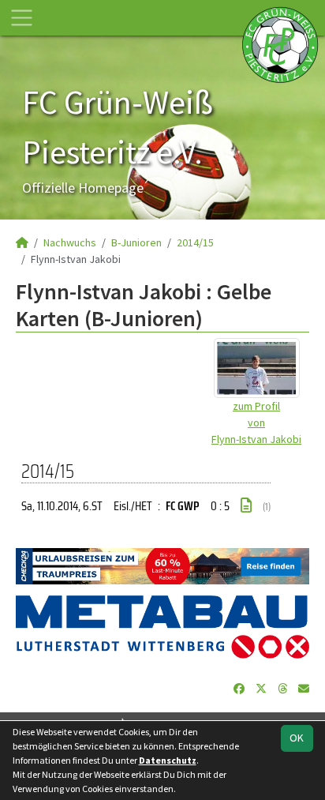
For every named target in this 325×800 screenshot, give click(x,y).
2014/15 (195, 242)
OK (297, 738)
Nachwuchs (69, 242)
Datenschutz (167, 760)
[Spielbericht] (246, 505)
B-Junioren (136, 242)
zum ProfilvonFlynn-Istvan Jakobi (256, 422)
